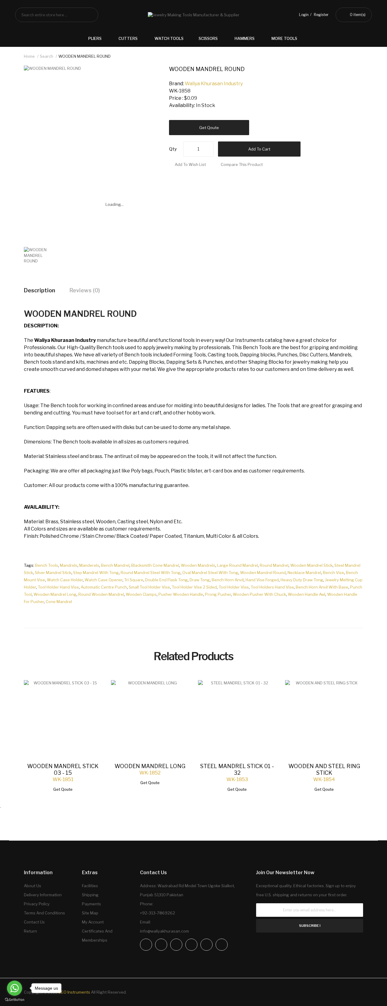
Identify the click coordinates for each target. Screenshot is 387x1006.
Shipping (90, 894)
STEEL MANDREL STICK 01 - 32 (237, 769)
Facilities (90, 885)
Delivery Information (43, 894)
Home (29, 56)
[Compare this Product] (91, 691)
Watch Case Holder (65, 579)
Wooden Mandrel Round (263, 572)
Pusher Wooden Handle (180, 594)
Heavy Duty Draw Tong (302, 579)
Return (30, 931)
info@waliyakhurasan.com (164, 931)
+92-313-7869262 (157, 912)
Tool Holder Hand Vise (58, 587)
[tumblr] (222, 945)
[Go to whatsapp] (14, 988)
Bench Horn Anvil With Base (322, 587)
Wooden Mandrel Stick (311, 565)
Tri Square (133, 579)
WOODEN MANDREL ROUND (84, 56)
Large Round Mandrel (237, 565)
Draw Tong (200, 579)
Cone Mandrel (59, 601)
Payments (91, 903)
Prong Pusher (218, 594)
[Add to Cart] (91, 690)
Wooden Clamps (141, 594)
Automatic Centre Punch (104, 587)
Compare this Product (242, 164)
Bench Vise (333, 572)
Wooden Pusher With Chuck (259, 594)
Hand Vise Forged (262, 579)
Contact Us (34, 922)
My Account (93, 922)
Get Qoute (209, 127)
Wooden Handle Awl (306, 594)
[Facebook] (146, 945)
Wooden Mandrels (198, 565)
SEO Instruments (74, 992)
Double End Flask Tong (166, 579)
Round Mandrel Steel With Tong (150, 572)
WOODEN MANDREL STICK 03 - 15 (63, 769)
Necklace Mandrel (304, 572)
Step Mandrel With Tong (96, 572)
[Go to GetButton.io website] (14, 1000)
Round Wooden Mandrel (101, 594)
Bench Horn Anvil (228, 579)
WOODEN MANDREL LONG (150, 766)
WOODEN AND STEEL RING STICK (324, 769)
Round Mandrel (274, 565)
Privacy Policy (37, 903)
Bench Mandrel (115, 565)
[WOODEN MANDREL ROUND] (40, 254)
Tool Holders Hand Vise (272, 587)
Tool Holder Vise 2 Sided (194, 587)
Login (304, 14)
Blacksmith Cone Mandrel (155, 565)
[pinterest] (206, 945)
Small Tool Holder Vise (149, 587)
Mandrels (68, 565)
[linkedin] (191, 945)
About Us (32, 885)
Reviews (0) (85, 290)
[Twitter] (176, 945)
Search (46, 56)
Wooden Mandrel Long (55, 594)
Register (321, 14)
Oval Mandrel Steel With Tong (210, 572)
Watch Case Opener (103, 579)
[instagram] (161, 945)
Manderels (89, 565)
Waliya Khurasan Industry (214, 83)
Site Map (90, 912)
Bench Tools (46, 565)
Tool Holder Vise (234, 587)
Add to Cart (259, 149)
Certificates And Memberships (97, 936)
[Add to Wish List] (91, 690)
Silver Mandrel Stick (53, 572)
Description (39, 290)
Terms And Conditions (44, 912)
